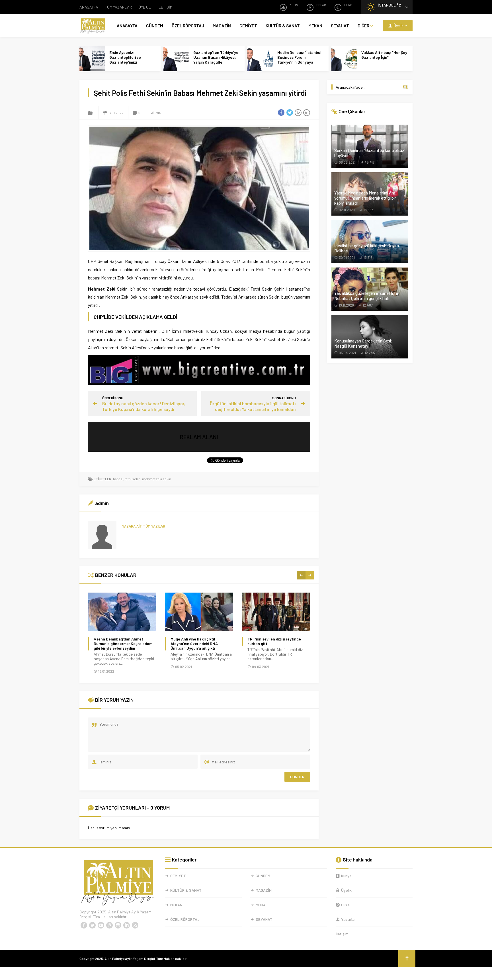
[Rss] (135, 925)
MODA (261, 904)
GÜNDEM (154, 25)
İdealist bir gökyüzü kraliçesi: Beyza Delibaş (366, 248)
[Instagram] (117, 925)
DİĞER (363, 25)
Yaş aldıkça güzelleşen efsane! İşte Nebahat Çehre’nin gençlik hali (366, 296)
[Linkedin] (126, 925)
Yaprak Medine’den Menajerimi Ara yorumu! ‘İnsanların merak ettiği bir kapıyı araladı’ (365, 198)
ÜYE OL (144, 7)
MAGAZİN (222, 25)
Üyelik (346, 890)
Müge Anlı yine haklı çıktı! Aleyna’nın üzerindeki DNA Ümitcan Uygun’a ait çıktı (194, 643)
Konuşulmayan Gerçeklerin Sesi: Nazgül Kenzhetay (363, 343)
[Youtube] (100, 925)
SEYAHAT (340, 25)
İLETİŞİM (165, 7)
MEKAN (315, 25)
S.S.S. (346, 904)
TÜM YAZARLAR (118, 7)
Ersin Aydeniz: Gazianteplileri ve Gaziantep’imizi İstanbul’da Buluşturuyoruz (125, 62)
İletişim (342, 933)
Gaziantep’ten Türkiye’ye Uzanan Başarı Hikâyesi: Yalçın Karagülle (215, 57)
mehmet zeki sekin (156, 479)
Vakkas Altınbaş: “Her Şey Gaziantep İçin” (384, 55)
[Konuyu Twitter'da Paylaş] (289, 112)
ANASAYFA (88, 7)
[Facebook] (83, 925)
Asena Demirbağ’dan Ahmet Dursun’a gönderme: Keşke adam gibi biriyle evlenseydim (123, 643)
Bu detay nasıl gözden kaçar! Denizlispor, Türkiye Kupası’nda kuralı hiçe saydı (143, 406)
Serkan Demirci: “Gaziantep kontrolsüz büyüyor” (369, 153)
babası (118, 479)
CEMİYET (248, 25)
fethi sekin (133, 479)
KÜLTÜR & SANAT (283, 25)
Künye (346, 875)
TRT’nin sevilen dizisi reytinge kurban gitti (274, 641)
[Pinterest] (109, 925)
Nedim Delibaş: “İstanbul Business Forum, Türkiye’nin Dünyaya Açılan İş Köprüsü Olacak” (300, 59)
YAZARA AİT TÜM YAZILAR (143, 526)
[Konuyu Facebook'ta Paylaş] (281, 112)
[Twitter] (92, 925)
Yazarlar (348, 919)
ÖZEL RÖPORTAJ (188, 25)
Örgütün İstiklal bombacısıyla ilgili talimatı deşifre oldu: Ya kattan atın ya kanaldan (253, 406)
